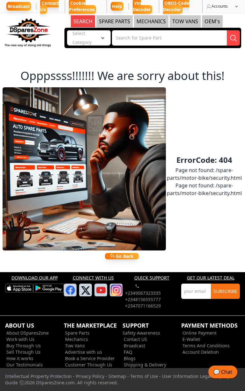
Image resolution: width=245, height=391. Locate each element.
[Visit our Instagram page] (116, 293)
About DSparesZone (27, 333)
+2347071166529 (143, 306)
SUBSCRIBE (225, 291)
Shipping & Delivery (145, 365)
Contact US (135, 339)
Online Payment (199, 333)
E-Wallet (191, 339)
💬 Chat (222, 371)
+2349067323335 (143, 293)
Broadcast (134, 346)
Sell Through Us (23, 352)
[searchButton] (233, 38)
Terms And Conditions (206, 346)
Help (117, 6)
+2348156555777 (143, 299)
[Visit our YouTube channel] (101, 293)
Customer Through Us (88, 365)
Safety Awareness (141, 333)
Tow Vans (75, 346)
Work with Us (20, 339)
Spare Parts (77, 333)
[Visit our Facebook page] (70, 293)
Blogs (130, 358)
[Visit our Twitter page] (85, 294)
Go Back (124, 256)
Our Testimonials (24, 365)
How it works (19, 358)
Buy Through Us (23, 346)
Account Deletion (200, 352)
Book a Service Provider (90, 358)
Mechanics (76, 339)
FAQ (128, 352)
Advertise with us (83, 352)
